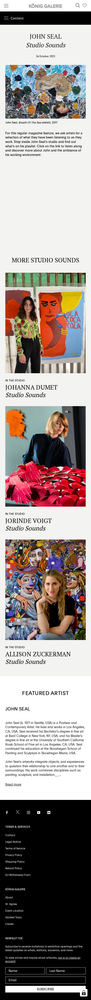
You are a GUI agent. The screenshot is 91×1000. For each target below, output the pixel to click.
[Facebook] (6, 812)
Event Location (14, 910)
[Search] (78, 5)
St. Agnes (11, 904)
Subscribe (45, 989)
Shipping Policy (15, 861)
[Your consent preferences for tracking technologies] (83, 992)
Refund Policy (13, 868)
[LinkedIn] (48, 812)
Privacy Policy (13, 855)
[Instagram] (28, 812)
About (9, 897)
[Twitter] (17, 812)
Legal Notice (13, 841)
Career (9, 924)
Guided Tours (13, 917)
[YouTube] (38, 812)
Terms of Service (15, 848)
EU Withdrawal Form (17, 875)
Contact (10, 835)
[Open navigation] (6, 5)
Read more (13, 784)
